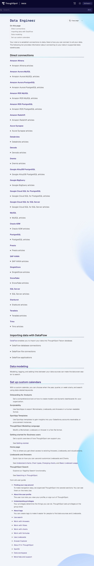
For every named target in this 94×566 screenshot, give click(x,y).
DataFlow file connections (24, 351)
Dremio (13, 158)
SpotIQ (16, 549)
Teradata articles (19, 315)
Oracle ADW (15, 224)
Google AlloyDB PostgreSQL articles (28, 174)
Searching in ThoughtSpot (26, 475)
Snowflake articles (20, 283)
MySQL (13, 213)
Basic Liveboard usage (69, 463)
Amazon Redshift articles (23, 120)
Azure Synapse (16, 126)
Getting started (22, 443)
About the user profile (22, 494)
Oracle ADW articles (21, 228)
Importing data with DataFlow (22, 32)
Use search (18, 517)
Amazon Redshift (17, 115)
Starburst (14, 300)
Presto (13, 245)
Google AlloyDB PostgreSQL (22, 169)
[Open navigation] (74, 3)
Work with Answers (21, 521)
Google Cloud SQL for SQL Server (25, 202)
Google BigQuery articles (23, 185)
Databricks (15, 137)
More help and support (23, 557)
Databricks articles (20, 142)
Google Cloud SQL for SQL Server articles (30, 207)
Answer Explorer (20, 541)
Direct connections (18, 29)
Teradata (14, 310)
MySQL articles (19, 218)
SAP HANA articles (20, 261)
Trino (12, 321)
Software (87, 3)
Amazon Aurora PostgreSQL (22, 82)
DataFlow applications (22, 357)
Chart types (36, 463)
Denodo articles (19, 152)
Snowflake (14, 278)
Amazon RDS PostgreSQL (21, 104)
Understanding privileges (24, 501)
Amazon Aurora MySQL (20, 71)
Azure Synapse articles (22, 131)
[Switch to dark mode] (80, 3)
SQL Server (15, 289)
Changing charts (48, 463)
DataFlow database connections (26, 345)
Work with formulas (21, 533)
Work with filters (20, 525)
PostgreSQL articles (21, 239)
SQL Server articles (20, 294)
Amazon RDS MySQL (19, 93)
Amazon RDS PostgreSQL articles (27, 109)
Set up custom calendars (20, 37)
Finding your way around (23, 485)
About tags (18, 511)
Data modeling (16, 34)
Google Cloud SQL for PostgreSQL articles (31, 196)
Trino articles (17, 326)
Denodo (13, 147)
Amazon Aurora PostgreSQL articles (28, 87)
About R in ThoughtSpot (23, 545)
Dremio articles (18, 163)
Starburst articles (19, 304)
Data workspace (20, 553)
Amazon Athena (17, 60)
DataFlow (14, 341)
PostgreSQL (15, 234)
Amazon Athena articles (22, 65)
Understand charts (23, 463)
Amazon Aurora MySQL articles (25, 76)
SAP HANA (14, 256)
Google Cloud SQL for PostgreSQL (25, 191)
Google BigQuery (17, 180)
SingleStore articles (21, 272)
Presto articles (18, 250)
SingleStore (15, 267)
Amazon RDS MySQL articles (25, 98)
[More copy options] (82, 20)
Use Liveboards (20, 537)
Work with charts (21, 529)
